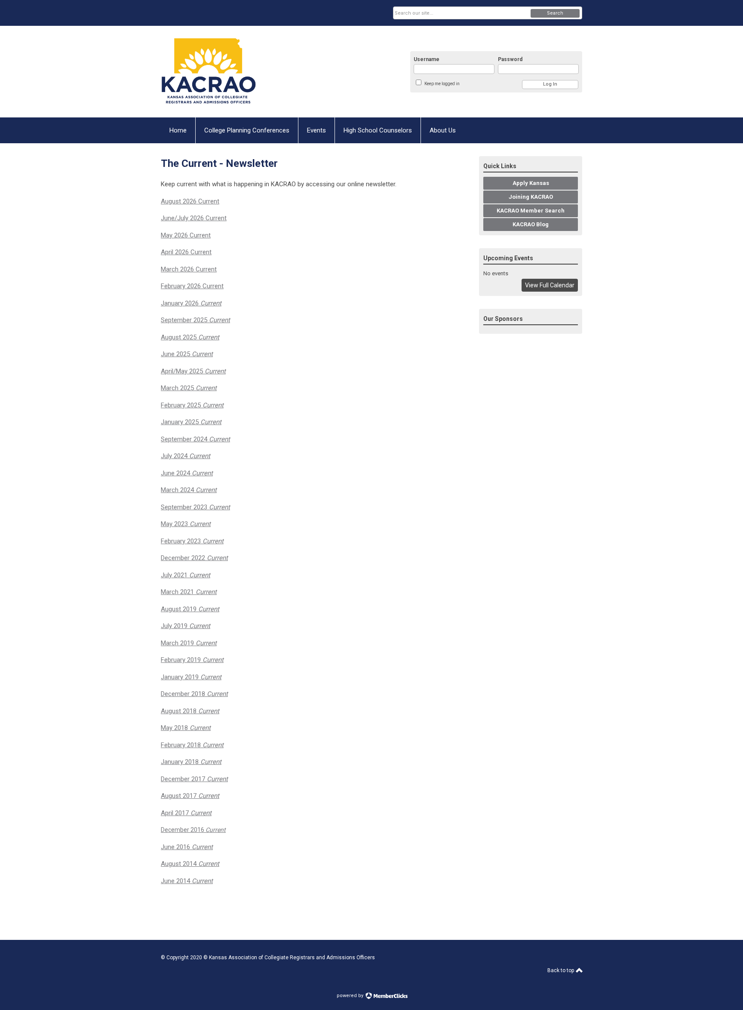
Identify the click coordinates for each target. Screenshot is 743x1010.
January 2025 (191, 422)
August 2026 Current (190, 201)
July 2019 (185, 626)
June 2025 (187, 354)
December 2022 (194, 558)
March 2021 (189, 592)
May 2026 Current (186, 235)
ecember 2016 (195, 829)
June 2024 (187, 473)
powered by (351, 995)
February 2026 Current (192, 286)
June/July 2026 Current (194, 218)
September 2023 (195, 507)
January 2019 (191, 677)
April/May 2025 (193, 371)
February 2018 (192, 745)
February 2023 (192, 541)
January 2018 (191, 762)
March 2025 (189, 388)
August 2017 (190, 796)
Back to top (561, 970)
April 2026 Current (186, 252)
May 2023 (186, 524)
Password (510, 59)
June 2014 (187, 881)
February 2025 (192, 405)
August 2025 (190, 337)
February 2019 (192, 660)
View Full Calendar (549, 285)
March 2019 (189, 643)
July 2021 (185, 575)
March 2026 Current (189, 269)
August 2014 (190, 864)
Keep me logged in (442, 83)
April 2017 (186, 813)
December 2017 (194, 779)
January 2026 (191, 303)
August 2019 (190, 609)
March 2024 (189, 490)
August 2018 (190, 711)
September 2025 (195, 320)
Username (426, 59)
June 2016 (187, 847)
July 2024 (185, 456)
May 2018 (186, 728)
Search (555, 13)
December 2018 (194, 694)
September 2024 (195, 439)
